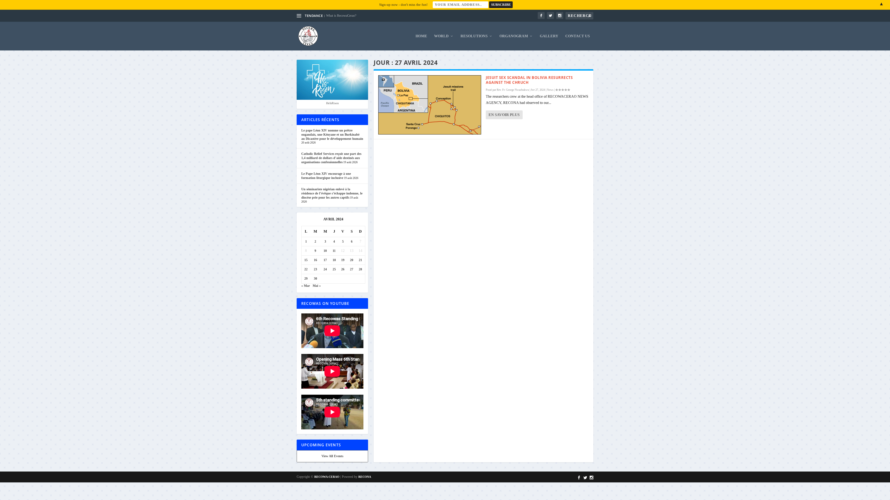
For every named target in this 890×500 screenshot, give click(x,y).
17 (325, 260)
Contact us (577, 36)
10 (325, 251)
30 (315, 278)
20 (351, 260)
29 (306, 278)
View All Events (332, 456)
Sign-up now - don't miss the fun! (403, 4)
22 (306, 269)
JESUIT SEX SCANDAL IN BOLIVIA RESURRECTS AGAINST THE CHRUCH (529, 80)
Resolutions (474, 36)
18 (334, 260)
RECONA (364, 476)
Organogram (513, 36)
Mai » (317, 286)
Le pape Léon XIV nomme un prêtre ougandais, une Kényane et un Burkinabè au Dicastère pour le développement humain (332, 135)
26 (342, 269)
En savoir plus (504, 115)
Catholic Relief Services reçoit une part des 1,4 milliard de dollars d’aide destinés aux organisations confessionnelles (331, 158)
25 (334, 269)
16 (315, 260)
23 (315, 269)
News (550, 89)
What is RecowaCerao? (341, 15)
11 (334, 251)
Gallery (549, 36)
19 (342, 260)
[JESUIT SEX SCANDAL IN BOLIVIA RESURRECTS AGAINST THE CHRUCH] (429, 104)
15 (306, 260)
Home (421, 36)
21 (360, 260)
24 (325, 269)
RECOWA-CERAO (326, 476)
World (441, 36)
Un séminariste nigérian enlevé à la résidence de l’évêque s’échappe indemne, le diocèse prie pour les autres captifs (331, 193)
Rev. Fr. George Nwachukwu (513, 89)
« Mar (305, 286)
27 (351, 269)
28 (360, 269)
